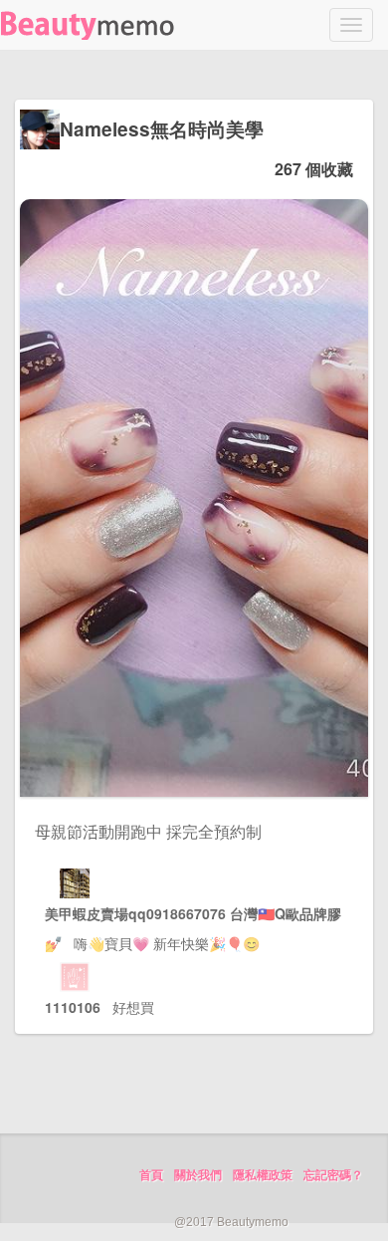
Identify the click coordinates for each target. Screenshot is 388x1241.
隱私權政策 (262, 1175)
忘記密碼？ (333, 1175)
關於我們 (198, 1175)
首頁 (151, 1175)
